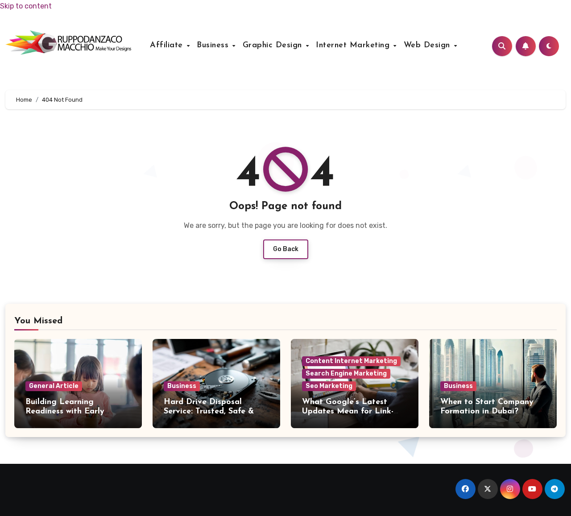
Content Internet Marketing (351, 361)
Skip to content (26, 6)
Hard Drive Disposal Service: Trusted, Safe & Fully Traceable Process (209, 411)
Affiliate (168, 45)
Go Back (285, 249)
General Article (54, 386)
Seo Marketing (329, 386)
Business (214, 45)
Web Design (428, 45)
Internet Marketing (354, 45)
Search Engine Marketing (346, 373)
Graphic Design (274, 45)
